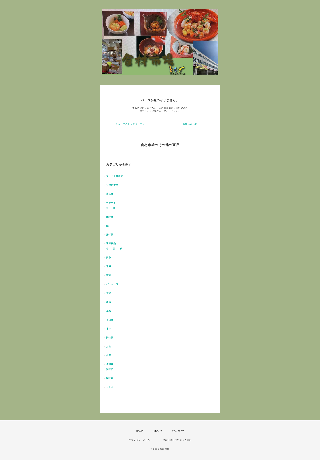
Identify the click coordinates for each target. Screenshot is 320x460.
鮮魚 (108, 257)
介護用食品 (112, 185)
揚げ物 (110, 234)
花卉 (108, 275)
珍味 (108, 302)
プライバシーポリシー (141, 440)
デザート (111, 202)
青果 (108, 266)
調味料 (110, 378)
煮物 (108, 293)
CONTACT (178, 431)
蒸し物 (110, 193)
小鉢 (108, 328)
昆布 (108, 311)
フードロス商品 (114, 176)
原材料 (110, 364)
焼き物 (110, 216)
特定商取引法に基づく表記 (177, 440)
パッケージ (112, 284)
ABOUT (158, 431)
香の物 (110, 319)
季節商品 (111, 243)
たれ (108, 346)
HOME (140, 431)
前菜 (108, 355)
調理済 (110, 369)
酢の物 (110, 337)
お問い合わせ (190, 124)
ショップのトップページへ (130, 124)
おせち (110, 387)
